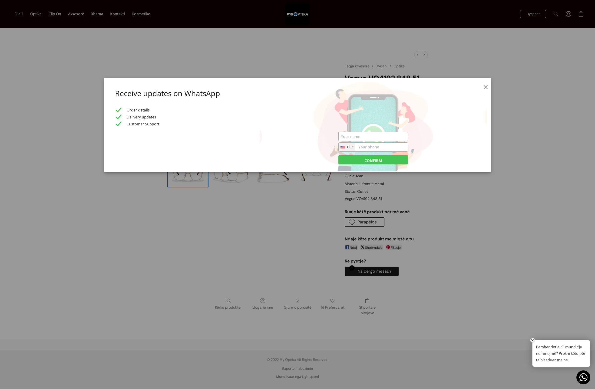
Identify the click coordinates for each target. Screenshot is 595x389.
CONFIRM (373, 160)
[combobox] (347, 147)
